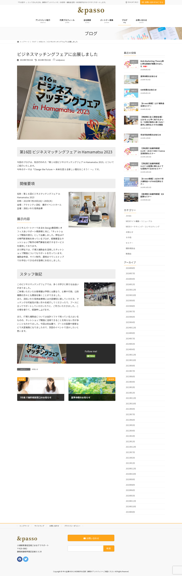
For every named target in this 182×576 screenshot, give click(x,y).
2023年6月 (130, 376)
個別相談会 (130, 248)
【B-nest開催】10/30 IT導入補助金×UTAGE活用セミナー (151, 181)
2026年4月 (130, 279)
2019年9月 (130, 511)
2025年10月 (131, 295)
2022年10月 (131, 403)
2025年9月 (130, 300)
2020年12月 (131, 468)
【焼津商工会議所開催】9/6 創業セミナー (152, 195)
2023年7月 (130, 371)
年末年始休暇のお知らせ (150, 134)
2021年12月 (131, 446)
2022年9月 (130, 409)
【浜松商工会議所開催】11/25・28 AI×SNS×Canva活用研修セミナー (152, 151)
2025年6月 (130, 316)
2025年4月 (130, 322)
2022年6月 (130, 419)
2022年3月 (130, 436)
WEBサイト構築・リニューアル (139, 221)
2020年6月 (130, 490)
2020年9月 (130, 479)
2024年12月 (131, 327)
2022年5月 (130, 425)
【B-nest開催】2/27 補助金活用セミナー (152, 104)
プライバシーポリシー (72, 526)
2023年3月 (130, 387)
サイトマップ (39, 526)
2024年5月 (130, 344)
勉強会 (128, 253)
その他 (128, 237)
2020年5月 (130, 495)
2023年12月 (131, 354)
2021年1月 (130, 463)
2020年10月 (131, 474)
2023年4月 (130, 381)
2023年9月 (130, 365)
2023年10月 (131, 360)
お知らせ (35, 369)
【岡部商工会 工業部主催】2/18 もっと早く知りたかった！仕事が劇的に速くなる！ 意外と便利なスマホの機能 (152, 120)
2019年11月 (131, 501)
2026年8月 (130, 268)
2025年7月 (130, 311)
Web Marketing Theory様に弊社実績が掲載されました (152, 64)
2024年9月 (130, 333)
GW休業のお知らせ (148, 89)
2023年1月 (130, 392)
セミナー (129, 242)
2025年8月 (130, 306)
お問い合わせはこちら (154, 2)
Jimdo (128, 215)
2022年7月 (130, 414)
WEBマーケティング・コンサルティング (142, 226)
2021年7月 (130, 452)
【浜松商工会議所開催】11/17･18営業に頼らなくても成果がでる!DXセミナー (151, 166)
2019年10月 (131, 506)
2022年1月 (130, 441)
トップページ (24, 526)
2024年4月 (130, 349)
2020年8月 (130, 484)
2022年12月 (131, 398)
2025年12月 (131, 289)
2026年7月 (130, 273)
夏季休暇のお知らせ (148, 76)
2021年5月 (130, 457)
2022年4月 (130, 430)
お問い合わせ (54, 526)
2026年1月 (130, 284)
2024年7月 (130, 338)
